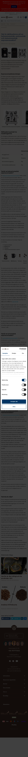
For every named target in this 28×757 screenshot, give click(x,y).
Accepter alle (14, 401)
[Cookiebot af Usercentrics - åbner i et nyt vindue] (19, 349)
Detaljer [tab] (14, 353)
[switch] (24, 385)
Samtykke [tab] (5, 353)
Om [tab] (23, 353)
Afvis (14, 406)
